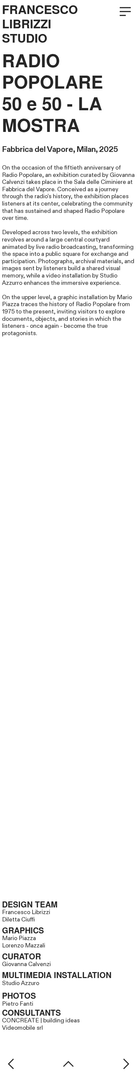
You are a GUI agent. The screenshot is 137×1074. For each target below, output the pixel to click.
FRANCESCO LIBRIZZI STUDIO (40, 23)
